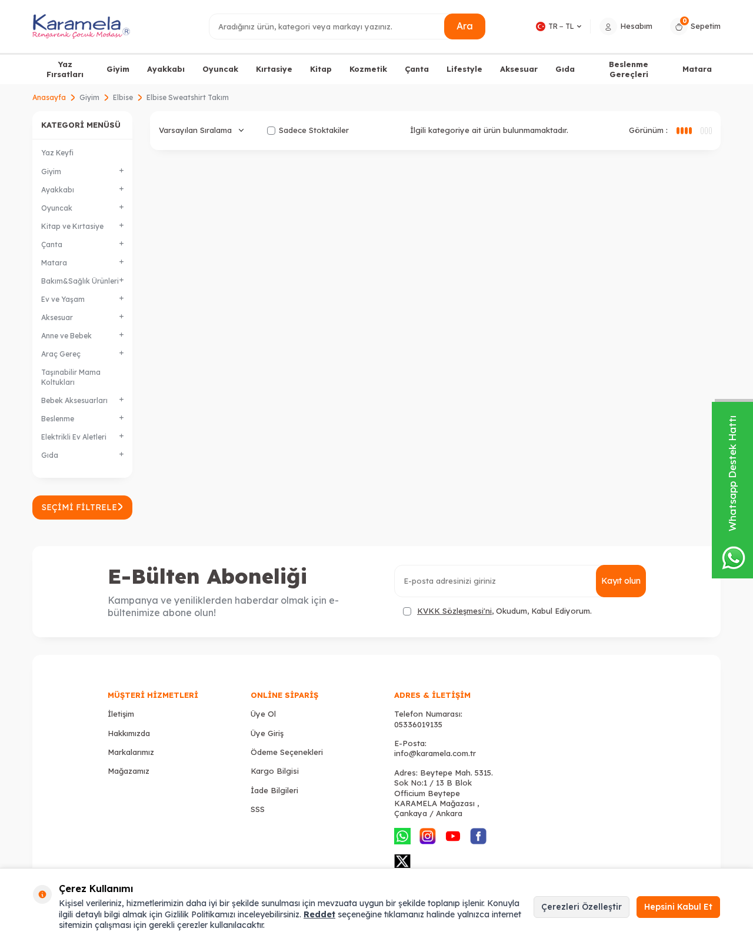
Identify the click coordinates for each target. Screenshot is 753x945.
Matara (697, 69)
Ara (465, 26)
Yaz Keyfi (57, 152)
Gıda (565, 69)
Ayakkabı (166, 69)
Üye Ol (263, 713)
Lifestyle (464, 69)
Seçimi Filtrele (79, 507)
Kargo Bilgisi (275, 771)
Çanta (417, 69)
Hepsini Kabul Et (678, 906)
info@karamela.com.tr (435, 753)
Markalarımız (131, 752)
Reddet (319, 914)
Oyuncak (220, 69)
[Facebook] (478, 836)
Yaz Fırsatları (65, 69)
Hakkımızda (129, 733)
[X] (402, 861)
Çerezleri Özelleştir (581, 906)
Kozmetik (368, 69)
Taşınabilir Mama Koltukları (71, 377)
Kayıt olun (621, 580)
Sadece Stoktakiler (314, 130)
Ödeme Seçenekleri (287, 752)
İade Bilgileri (274, 790)
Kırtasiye (274, 69)
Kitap (321, 69)
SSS (258, 809)
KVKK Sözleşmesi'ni (454, 610)
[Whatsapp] (402, 836)
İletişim (121, 713)
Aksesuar (519, 69)
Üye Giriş (267, 733)
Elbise (123, 97)
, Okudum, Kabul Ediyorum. (504, 610)
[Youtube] (453, 836)
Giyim (117, 69)
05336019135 (418, 724)
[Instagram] (427, 836)
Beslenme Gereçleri (628, 69)
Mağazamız (128, 771)
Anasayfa (49, 97)
